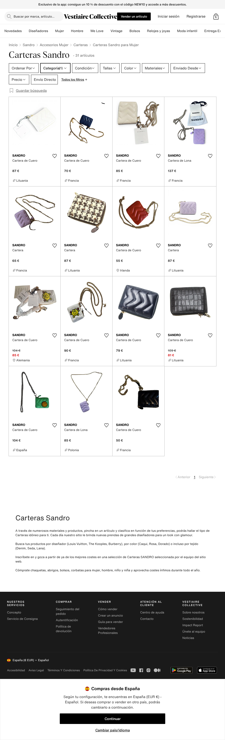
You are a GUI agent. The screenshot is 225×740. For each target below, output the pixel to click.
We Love (96, 31)
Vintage (116, 31)
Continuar (113, 718)
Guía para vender (110, 622)
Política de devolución (64, 628)
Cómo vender (107, 609)
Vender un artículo (134, 16)
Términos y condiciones (63, 670)
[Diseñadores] (51, 31)
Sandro (28, 44)
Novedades (13, 31)
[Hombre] (87, 31)
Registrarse (196, 16)
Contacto (147, 619)
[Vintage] (126, 31)
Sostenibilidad (192, 619)
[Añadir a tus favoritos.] (54, 156)
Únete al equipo (193, 631)
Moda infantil (187, 31)
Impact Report (192, 625)
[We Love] (107, 31)
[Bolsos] (143, 31)
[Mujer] (67, 31)
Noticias (188, 638)
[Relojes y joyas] (173, 31)
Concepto (14, 612)
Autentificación (67, 620)
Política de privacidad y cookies (105, 670)
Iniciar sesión (169, 16)
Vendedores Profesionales (108, 630)
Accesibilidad (16, 670)
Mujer (59, 31)
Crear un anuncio (110, 615)
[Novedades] (25, 31)
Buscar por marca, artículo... (34, 16)
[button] (216, 16)
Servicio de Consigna (22, 619)
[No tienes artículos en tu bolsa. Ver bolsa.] (216, 16)
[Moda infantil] (201, 31)
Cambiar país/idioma (112, 730)
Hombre (77, 31)
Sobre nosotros (193, 612)
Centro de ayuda (152, 612)
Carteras (80, 44)
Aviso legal (36, 670)
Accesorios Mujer (54, 44)
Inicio (13, 44)
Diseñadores (38, 31)
